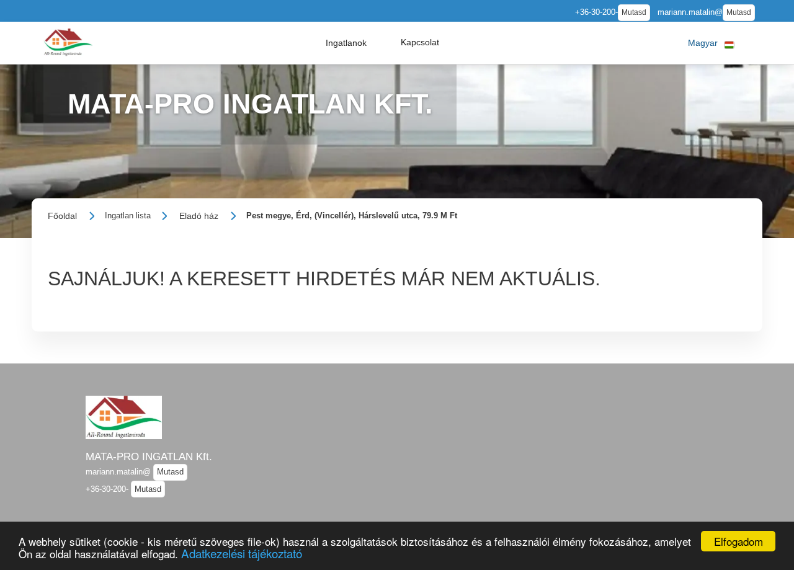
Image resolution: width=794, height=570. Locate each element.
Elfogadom (738, 541)
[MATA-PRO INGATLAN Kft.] (67, 42)
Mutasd (634, 12)
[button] (346, 43)
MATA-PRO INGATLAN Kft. (149, 456)
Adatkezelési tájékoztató (241, 553)
